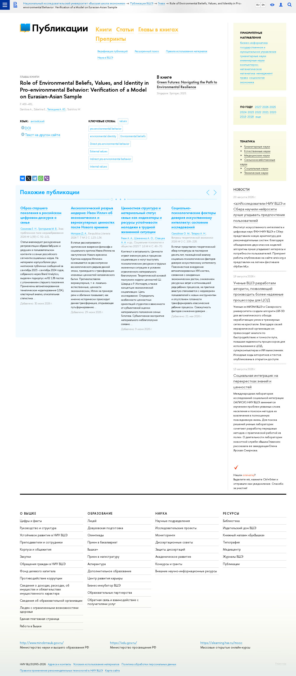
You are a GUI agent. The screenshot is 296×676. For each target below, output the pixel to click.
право (244, 78)
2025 (273, 107)
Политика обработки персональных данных (149, 664)
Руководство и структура (38, 528)
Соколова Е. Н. (28, 229)
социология (257, 78)
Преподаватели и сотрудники (41, 542)
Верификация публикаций (113, 51)
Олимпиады (96, 535)
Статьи (125, 29)
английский (37, 121)
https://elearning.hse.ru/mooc (221, 643)
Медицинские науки (257, 155)
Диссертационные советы (174, 542)
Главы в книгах (158, 29)
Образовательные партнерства (110, 592)
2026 (265, 107)
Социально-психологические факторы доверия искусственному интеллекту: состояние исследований (193, 217)
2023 (251, 112)
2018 (250, 117)
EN (263, 4)
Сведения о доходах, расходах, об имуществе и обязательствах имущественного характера (44, 589)
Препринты (111, 38)
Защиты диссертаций (170, 549)
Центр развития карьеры (105, 578)
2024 (243, 112)
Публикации (60, 27)
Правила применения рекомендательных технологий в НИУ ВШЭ (61, 670)
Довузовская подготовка (105, 528)
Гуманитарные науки (257, 146)
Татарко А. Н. (198, 233)
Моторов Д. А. (79, 233)
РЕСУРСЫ (231, 513)
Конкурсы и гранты (168, 564)
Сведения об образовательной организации (51, 600)
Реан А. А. (127, 238)
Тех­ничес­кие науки (256, 173)
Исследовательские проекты (176, 528)
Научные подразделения (172, 521)
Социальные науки (256, 168)
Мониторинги (165, 535)
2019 (243, 117)
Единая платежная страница (39, 619)
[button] (112, 199)
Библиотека (231, 521)
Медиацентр (232, 549)
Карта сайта (112, 670)
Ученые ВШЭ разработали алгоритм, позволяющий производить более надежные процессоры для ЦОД (258, 291)
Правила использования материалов (186, 51)
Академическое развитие (173, 556)
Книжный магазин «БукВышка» (244, 535)
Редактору (280, 663)
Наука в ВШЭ (105, 57)
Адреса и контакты (59, 664)
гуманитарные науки (253, 56)
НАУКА (161, 513)
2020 (273, 112)
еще (258, 117)
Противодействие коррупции (41, 578)
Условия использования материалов (96, 664)
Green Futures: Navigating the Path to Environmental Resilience (187, 84)
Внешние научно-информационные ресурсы (186, 571)
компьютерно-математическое (251, 67)
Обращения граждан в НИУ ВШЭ (43, 564)
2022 (258, 112)
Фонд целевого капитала (37, 571)
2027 (258, 107)
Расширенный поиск (147, 51)
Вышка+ (93, 549)
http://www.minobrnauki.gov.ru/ (42, 643)
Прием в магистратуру (103, 556)
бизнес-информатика (254, 43)
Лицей (92, 521)
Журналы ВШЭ (233, 556)
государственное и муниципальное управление (258, 49)
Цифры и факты (31, 521)
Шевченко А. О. (144, 238)
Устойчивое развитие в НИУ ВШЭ (44, 535)
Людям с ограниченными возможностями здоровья (49, 610)
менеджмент (264, 73)
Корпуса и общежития (35, 549)
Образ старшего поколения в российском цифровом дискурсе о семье (40, 215)
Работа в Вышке (31, 626)
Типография (231, 542)
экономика (247, 82)
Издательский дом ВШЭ (239, 528)
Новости (241, 189)
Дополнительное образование (109, 571)
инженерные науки (252, 60)
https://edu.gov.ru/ (123, 643)
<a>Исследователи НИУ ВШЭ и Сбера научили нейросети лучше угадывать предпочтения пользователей (259, 212)
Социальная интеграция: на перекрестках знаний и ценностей (255, 381)
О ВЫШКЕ (28, 513)
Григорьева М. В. (47, 229)
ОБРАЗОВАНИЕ (100, 513)
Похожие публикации (50, 192)
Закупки (25, 556)
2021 (265, 112)
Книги (104, 29)
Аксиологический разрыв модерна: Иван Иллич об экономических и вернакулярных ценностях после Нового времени (93, 217)
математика (247, 73)
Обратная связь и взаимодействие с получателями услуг (113, 602)
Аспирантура (97, 564)
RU (258, 4)
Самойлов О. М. (180, 233)
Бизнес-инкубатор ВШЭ (104, 585)
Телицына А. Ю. (56, 109)
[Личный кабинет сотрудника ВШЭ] (281, 5)
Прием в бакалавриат (103, 542)
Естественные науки (257, 151)
